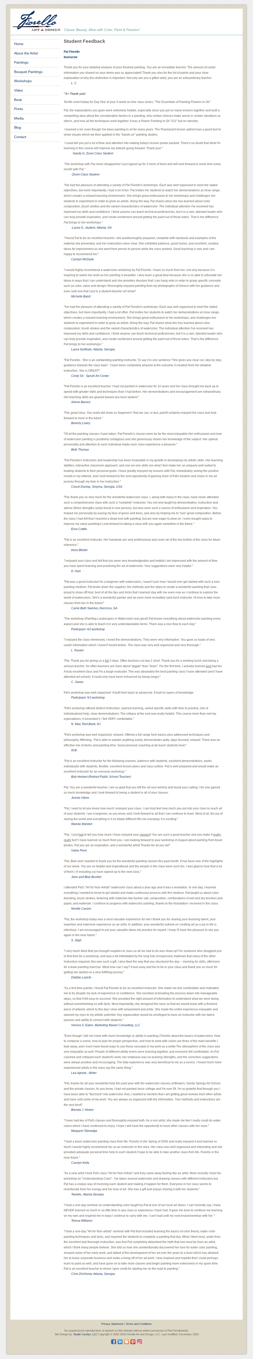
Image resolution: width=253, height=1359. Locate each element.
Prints (18, 109)
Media (19, 118)
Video (18, 90)
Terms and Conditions (139, 1323)
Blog (17, 127)
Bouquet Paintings (28, 72)
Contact (20, 137)
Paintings (21, 62)
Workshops (23, 81)
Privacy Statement (112, 1323)
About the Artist (26, 53)
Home (18, 44)
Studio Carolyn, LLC (85, 1334)
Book (18, 100)
